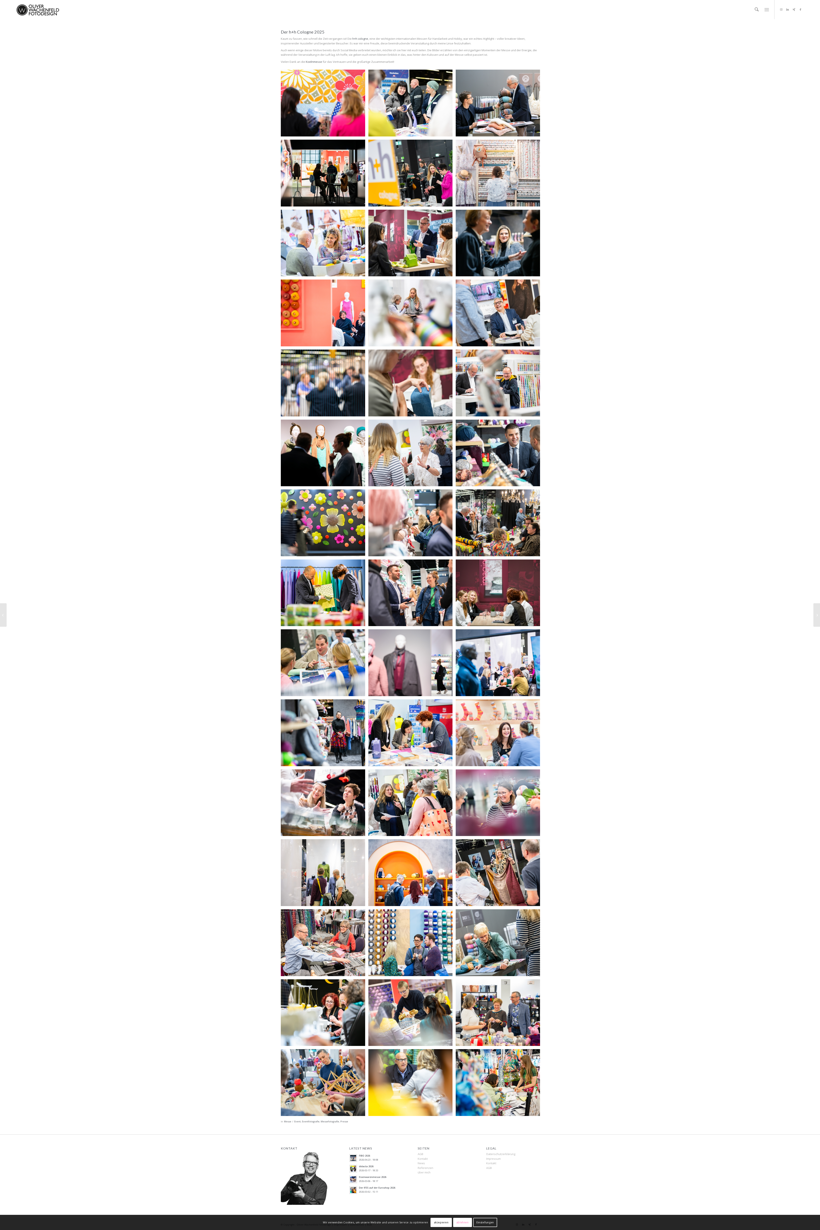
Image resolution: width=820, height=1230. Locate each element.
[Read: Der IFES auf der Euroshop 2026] (353, 1190)
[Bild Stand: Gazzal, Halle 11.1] (324, 175)
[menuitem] (756, 9)
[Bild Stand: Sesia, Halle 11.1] (499, 105)
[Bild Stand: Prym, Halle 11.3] (412, 105)
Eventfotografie (310, 1121)
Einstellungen (485, 1222)
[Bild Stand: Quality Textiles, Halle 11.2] (499, 524)
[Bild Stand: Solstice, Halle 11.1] (412, 944)
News (421, 1163)
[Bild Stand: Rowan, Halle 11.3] (499, 315)
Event (297, 1121)
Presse (344, 1121)
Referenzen (425, 1168)
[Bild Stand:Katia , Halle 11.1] (324, 245)
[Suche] (756, 9)
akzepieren (441, 1222)
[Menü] (766, 9)
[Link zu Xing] (794, 9)
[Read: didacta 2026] (353, 1169)
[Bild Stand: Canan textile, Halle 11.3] (499, 734)
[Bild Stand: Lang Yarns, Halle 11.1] (412, 315)
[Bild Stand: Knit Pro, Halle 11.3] (412, 455)
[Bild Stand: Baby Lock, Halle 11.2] (324, 1014)
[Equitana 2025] (816, 615)
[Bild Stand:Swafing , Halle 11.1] (499, 874)
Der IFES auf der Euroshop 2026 (377, 1187)
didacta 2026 (366, 1166)
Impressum (493, 1159)
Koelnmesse (314, 62)
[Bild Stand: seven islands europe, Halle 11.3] (324, 105)
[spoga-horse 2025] (3, 615)
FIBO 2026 (364, 1155)
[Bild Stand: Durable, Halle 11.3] (499, 804)
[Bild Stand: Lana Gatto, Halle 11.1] (324, 315)
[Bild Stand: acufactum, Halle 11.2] (499, 175)
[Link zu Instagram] (781, 9)
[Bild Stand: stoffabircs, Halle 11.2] (324, 594)
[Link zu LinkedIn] (787, 9)
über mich (424, 1172)
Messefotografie (330, 1121)
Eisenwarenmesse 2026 (372, 1177)
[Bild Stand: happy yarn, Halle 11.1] (412, 874)
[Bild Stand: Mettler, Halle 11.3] (324, 385)
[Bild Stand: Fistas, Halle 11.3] (499, 245)
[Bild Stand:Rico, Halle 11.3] (324, 455)
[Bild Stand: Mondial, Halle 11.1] (412, 1014)
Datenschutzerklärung (500, 1154)
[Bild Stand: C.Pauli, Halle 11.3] (324, 804)
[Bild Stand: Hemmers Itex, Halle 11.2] (324, 664)
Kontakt (423, 1159)
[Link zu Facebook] (800, 9)
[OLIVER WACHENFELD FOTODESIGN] (37, 9)
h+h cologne (360, 39)
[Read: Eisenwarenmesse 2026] (353, 1179)
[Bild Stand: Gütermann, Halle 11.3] (412, 245)
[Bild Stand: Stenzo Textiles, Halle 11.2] (499, 1084)
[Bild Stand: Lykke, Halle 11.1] (499, 1014)
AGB (420, 1154)
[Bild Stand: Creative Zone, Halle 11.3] (412, 175)
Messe (287, 1121)
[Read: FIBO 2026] (353, 1158)
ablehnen (462, 1222)
